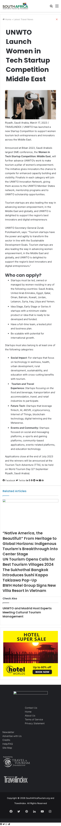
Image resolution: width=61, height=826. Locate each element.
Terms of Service (34, 719)
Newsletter (8, 732)
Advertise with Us (11, 736)
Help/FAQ (7, 743)
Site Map (7, 747)
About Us (30, 715)
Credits (6, 740)
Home (28, 711)
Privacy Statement (35, 723)
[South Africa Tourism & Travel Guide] (15, 6)
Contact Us (31, 707)
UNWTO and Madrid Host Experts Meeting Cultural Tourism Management (27, 612)
